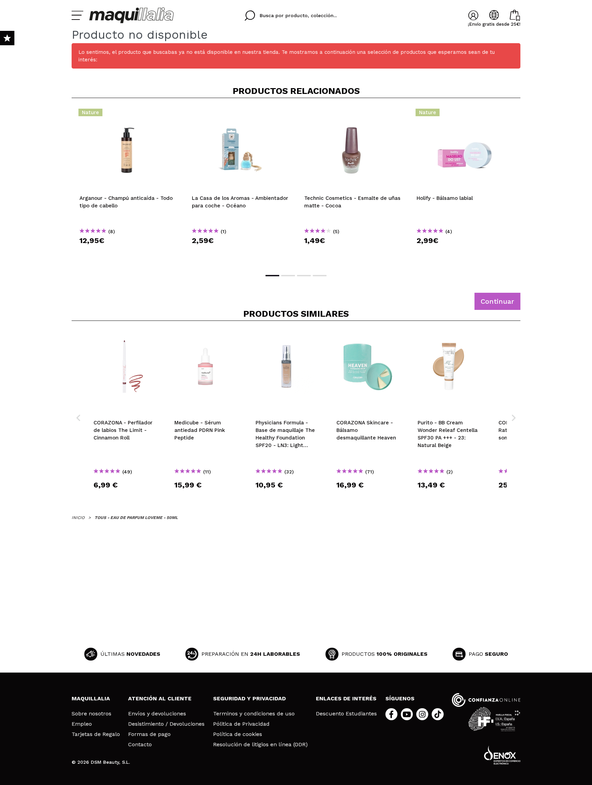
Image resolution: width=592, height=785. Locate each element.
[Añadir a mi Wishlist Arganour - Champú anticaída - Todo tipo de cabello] (127, 114)
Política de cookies (237, 734)
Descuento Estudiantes (346, 713)
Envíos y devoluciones (157, 713)
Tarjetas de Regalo (96, 734)
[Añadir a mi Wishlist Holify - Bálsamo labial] (465, 114)
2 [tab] (288, 275)
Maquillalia (91, 698)
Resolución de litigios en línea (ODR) (260, 744)
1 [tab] (272, 275)
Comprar (128, 252)
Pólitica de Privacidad (241, 724)
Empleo (82, 724)
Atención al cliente (160, 698)
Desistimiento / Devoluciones (166, 724)
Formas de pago (149, 734)
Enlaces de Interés (346, 698)
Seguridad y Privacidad (249, 698)
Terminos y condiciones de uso (254, 713)
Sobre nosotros (91, 713)
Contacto (140, 744)
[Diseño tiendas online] (502, 755)
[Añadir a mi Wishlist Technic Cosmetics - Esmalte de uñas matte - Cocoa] (352, 114)
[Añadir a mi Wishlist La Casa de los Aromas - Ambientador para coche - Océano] (240, 114)
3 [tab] (304, 275)
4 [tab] (319, 275)
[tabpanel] (128, 185)
